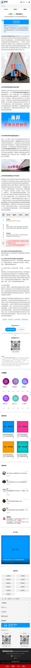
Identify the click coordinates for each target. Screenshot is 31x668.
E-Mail (18, 666)
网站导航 (16, 653)
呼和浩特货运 (25, 319)
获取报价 (23, 666)
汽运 (19, 653)
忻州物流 (3, 6)
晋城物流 (8, 583)
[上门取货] (25, 395)
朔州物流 (23, 583)
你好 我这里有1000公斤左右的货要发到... (17, 482)
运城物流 (23, 586)
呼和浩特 (9, 662)
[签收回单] (15, 378)
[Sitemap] (16, 658)
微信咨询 (12, 667)
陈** (7, 508)
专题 (23, 653)
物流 (5, 598)
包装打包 (5, 403)
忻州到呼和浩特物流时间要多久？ (20, 518)
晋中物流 (8, 586)
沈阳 (12, 662)
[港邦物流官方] (4, 518)
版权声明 (8, 653)
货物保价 (5, 387)
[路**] (4, 490)
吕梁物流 (8, 594)
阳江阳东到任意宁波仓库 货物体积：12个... (18, 510)
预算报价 (24, 387)
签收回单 (14, 387)
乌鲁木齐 (15, 662)
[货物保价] (6, 378)
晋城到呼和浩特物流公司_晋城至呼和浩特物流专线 (22, 456)
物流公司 (19, 312)
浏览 (16, 9)
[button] (11, 562)
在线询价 (22, 329)
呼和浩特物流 (17, 319)
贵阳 (20, 662)
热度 (25, 9)
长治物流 (23, 579)
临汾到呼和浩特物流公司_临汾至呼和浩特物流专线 (8, 436)
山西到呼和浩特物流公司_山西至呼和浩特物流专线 (22, 436)
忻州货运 (5, 319)
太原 (6, 662)
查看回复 (8, 475)
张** (7, 499)
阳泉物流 (8, 579)
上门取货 (24, 403)
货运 (21, 653)
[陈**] (4, 509)
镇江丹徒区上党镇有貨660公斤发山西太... (17, 473)
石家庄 (3, 662)
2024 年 (6, 9)
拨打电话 (7, 666)
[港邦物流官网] (4, 2)
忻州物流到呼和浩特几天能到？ (20, 522)
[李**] (4, 481)
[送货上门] (15, 395)
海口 (26, 662)
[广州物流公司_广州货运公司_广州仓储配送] (2, 599)
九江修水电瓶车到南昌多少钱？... (15, 501)
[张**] (4, 501)
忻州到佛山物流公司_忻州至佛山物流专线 (13, 559)
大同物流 (23, 575)
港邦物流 (18, 141)
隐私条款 (12, 653)
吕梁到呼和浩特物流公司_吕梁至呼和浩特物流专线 (8, 456)
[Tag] (14, 658)
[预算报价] (25, 378)
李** (7, 480)
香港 (24, 662)
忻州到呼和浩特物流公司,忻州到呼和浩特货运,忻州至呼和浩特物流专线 (15, 202)
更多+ (29, 662)
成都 (22, 662)
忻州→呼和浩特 (16, 598)
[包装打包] (6, 395)
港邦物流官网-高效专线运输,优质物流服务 (21, 651)
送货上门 (14, 403)
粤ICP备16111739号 (16, 656)
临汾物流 (23, 590)
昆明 (18, 662)
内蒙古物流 (9, 598)
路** (7, 489)
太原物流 (8, 575)
